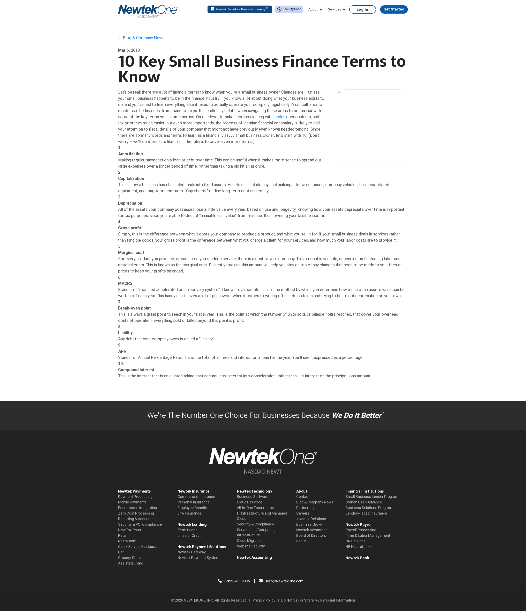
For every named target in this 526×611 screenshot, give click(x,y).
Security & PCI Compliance (140, 524)
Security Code (291, 9)
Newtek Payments (134, 491)
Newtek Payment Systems (199, 558)
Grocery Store (129, 558)
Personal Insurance (194, 502)
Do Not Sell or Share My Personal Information (318, 600)
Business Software (252, 497)
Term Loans (187, 530)
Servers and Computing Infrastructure (256, 532)
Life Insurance (189, 513)
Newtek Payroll (359, 525)
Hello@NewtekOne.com (283, 581)
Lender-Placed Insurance (366, 513)
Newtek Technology (254, 491)
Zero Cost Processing (136, 513)
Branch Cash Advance (364, 502)
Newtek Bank (357, 558)
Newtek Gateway (192, 552)
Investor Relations (311, 519)
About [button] (313, 9)
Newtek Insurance (193, 491)
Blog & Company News (143, 38)
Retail (122, 535)
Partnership (305, 508)
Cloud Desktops (250, 502)
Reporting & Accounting (137, 519)
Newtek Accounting (254, 557)
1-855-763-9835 (236, 581)
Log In (362, 9)
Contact (302, 497)
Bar (121, 552)
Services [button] (334, 9)
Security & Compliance (255, 524)
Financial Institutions (365, 491)
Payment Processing (135, 497)
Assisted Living (130, 563)
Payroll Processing (361, 530)
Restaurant (127, 541)
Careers (302, 513)
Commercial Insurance (196, 497)
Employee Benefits (193, 508)
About (301, 491)
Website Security (251, 546)
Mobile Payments (132, 502)
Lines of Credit (190, 535)
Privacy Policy (264, 600)
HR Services (356, 541)
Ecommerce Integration (137, 508)
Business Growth (310, 524)
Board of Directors (311, 535)
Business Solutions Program (369, 508)
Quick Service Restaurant (139, 547)
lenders (280, 117)
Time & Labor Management (368, 535)
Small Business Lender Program (372, 497)
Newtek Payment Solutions (202, 547)
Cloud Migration (250, 541)
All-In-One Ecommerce (255, 508)
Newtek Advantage (312, 530)
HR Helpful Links (359, 547)
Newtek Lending (192, 525)
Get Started (394, 9)
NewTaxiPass (129, 530)
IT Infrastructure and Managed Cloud (262, 516)
